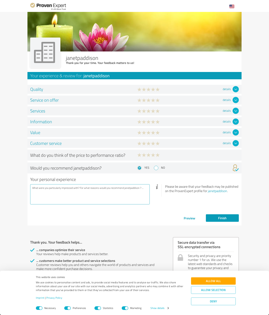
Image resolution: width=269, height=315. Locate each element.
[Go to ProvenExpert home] (48, 9)
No (163, 168)
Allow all (213, 281)
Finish (222, 218)
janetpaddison (217, 191)
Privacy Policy (54, 298)
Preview (189, 218)
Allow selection (213, 290)
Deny (213, 301)
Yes (146, 168)
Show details (157, 308)
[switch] (67, 308)
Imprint (40, 298)
